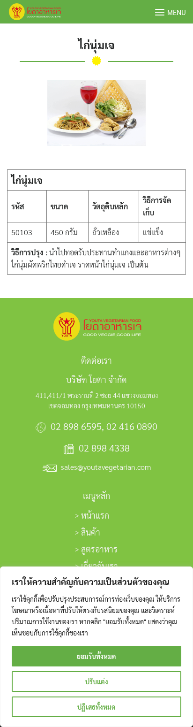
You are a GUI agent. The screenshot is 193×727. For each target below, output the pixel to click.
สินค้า (90, 532)
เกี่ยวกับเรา (99, 565)
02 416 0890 (131, 426)
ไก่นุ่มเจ (96, 44)
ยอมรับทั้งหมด (96, 656)
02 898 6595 (76, 426)
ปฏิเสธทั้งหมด (96, 707)
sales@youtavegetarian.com (106, 467)
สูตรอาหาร (99, 548)
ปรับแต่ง (96, 681)
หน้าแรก (95, 515)
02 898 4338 (104, 448)
